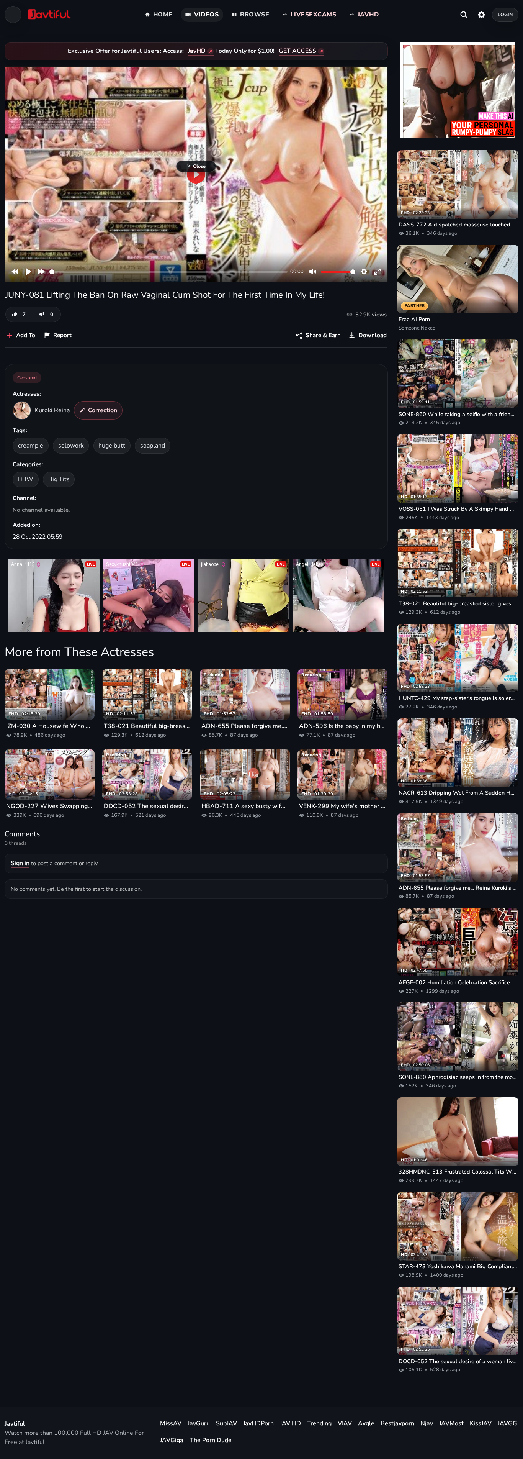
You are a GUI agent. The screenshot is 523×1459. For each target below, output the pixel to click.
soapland (152, 445)
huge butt (111, 445)
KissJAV (481, 1423)
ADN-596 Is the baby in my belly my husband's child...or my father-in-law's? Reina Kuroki (342, 726)
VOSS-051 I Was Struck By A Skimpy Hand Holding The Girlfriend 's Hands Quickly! (458, 509)
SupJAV (226, 1423)
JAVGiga (171, 1440)
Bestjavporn (397, 1423)
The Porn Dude (211, 1440)
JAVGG (507, 1423)
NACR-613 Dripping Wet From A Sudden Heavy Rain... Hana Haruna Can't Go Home (458, 793)
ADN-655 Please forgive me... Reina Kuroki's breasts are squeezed (244, 726)
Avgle (366, 1423)
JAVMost (451, 1423)
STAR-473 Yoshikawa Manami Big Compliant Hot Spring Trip (458, 1266)
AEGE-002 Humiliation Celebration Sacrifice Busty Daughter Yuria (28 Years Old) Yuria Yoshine (458, 982)
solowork (71, 445)
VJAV (345, 1423)
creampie (30, 445)
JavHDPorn (258, 1423)
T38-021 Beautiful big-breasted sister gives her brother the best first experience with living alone (147, 726)
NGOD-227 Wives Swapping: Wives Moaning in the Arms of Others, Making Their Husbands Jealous (49, 806)
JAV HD (290, 1423)
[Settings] (481, 14)
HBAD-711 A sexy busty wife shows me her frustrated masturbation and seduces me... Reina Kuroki (244, 806)
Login (505, 14)
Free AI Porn (414, 319)
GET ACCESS (297, 51)
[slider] (168, 271)
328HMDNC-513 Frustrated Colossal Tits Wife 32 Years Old (458, 1171)
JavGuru (199, 1423)
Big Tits (59, 479)
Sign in (20, 863)
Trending (319, 1423)
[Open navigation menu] (13, 14)
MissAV (170, 1423)
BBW (25, 479)
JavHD (197, 51)
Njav (426, 1423)
